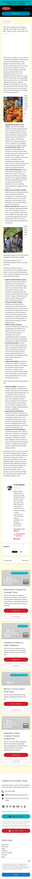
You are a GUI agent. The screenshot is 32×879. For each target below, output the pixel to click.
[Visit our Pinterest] (14, 807)
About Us (5, 851)
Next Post (25, 560)
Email (21, 551)
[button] (29, 861)
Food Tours (5, 844)
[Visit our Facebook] (3, 807)
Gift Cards (5, 846)
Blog (3, 857)
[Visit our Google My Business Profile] (7, 807)
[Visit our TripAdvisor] (18, 807)
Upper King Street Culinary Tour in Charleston (12, 736)
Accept (16, 874)
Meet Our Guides (7, 853)
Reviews (4, 855)
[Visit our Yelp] (21, 807)
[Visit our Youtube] (25, 807)
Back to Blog (6, 21)
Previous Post (7, 560)
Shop (3, 848)
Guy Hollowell (20, 485)
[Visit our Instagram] (10, 807)
